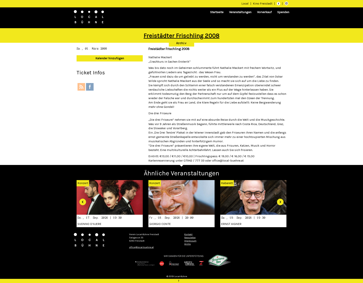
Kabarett (227, 183)
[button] (81, 200)
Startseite (216, 12)
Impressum (190, 240)
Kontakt (188, 234)
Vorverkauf (264, 12)
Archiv (181, 43)
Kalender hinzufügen (109, 58)
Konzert (154, 183)
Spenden (283, 12)
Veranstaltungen (240, 12)
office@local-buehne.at (141, 247)
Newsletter (190, 237)
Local (245, 3)
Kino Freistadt (263, 3)
